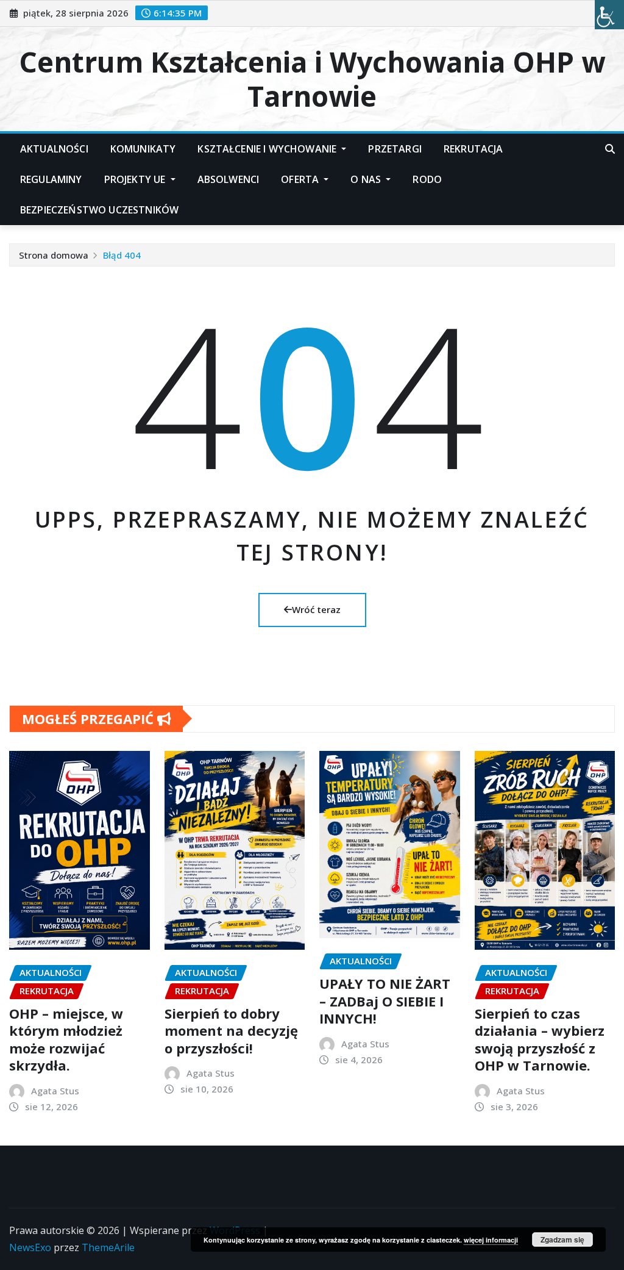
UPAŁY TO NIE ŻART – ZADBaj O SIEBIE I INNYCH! (384, 1000)
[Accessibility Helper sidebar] (609, 14)
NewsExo (30, 1247)
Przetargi (394, 149)
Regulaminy (51, 179)
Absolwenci (228, 179)
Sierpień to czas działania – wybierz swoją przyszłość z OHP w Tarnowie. (539, 1039)
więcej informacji (491, 1239)
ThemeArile (108, 1247)
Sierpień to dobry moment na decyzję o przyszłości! (231, 1030)
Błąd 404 (122, 255)
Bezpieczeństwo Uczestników (99, 210)
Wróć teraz (316, 609)
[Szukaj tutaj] (610, 149)
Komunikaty (143, 149)
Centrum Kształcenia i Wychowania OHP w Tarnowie (312, 78)
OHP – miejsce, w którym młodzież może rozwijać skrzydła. (66, 1039)
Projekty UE (136, 179)
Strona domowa (53, 255)
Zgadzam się (562, 1239)
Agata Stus (55, 1091)
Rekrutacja (473, 149)
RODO (427, 179)
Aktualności (54, 149)
